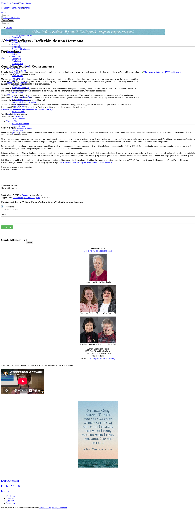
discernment (29, 197)
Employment (17, 8)
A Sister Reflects (19, 71)
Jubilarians (16, 61)
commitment (18, 197)
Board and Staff (18, 111)
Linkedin (10, 501)
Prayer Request (18, 119)
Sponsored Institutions (21, 49)
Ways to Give (12, 121)
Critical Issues (17, 85)
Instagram (10, 503)
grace (38, 197)
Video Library (25, 3)
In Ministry (16, 47)
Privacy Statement (59, 508)
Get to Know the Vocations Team (98, 251)
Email (4, 214)
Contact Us (6, 8)
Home (9, 27)
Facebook (10, 496)
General (25, 195)
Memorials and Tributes (22, 128)
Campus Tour (17, 37)
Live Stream (12, 3)
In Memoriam (17, 63)
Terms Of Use (45, 508)
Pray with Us (17, 116)
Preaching (16, 44)
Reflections (9, 206)
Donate (27, 8)
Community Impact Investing (24, 102)
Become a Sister (13, 68)
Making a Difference (20, 123)
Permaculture (17, 92)
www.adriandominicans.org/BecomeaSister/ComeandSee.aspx (27, 109)
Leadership (16, 59)
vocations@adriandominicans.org (101, 358)
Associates (16, 56)
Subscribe (7, 227)
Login (3, 12)
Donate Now (17, 131)
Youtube (9, 498)
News (3, 3)
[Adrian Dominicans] (10, 17)
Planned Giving (18, 126)
